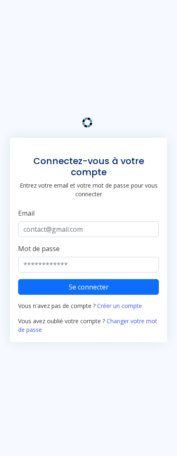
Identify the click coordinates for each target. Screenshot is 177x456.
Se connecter (89, 286)
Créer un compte (119, 306)
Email (26, 213)
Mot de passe (39, 248)
